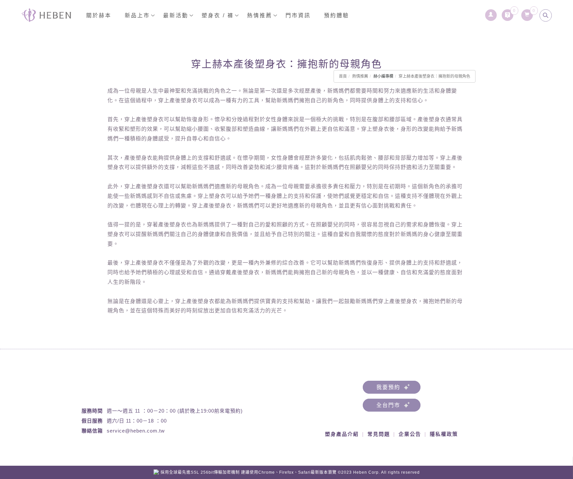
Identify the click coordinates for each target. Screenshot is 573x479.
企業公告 (410, 434)
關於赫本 (98, 15)
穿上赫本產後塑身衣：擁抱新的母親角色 (434, 76)
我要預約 (388, 387)
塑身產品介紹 (342, 434)
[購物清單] (526, 13)
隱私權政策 (444, 434)
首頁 (343, 76)
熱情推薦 (360, 76)
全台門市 (388, 405)
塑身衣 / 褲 (218, 15)
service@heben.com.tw (136, 431)
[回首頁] (46, 15)
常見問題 (378, 434)
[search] (545, 15)
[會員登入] (490, 13)
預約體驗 (336, 15)
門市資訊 (298, 15)
